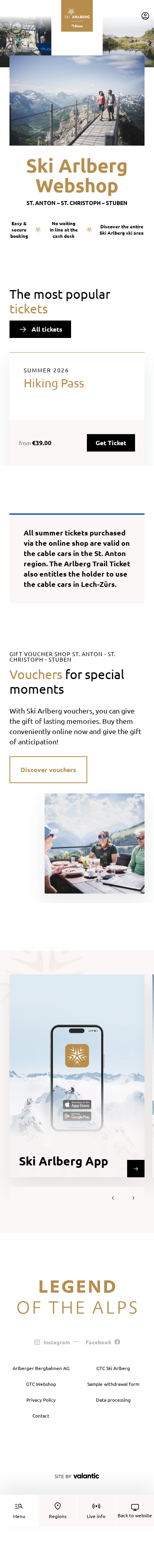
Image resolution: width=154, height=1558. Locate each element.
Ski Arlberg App (63, 1161)
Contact (40, 1415)
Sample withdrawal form (113, 1384)
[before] (133, 1198)
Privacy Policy (41, 1400)
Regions (57, 1516)
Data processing (113, 1400)
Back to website (135, 1515)
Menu (19, 1516)
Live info (96, 1516)
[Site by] (77, 1475)
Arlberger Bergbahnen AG (41, 1368)
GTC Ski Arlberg (113, 1368)
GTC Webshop (41, 1384)
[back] (113, 1198)
